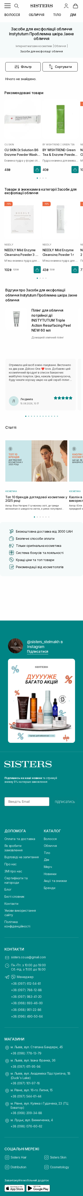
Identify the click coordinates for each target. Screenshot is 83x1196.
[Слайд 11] (54, 416)
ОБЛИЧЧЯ (36, 15)
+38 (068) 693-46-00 (27, 1003)
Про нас (10, 864)
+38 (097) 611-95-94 (26, 1066)
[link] (75, 6)
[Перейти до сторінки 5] (45, 517)
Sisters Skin (58, 1157)
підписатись (65, 801)
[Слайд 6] (40, 416)
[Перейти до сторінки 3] (43, 178)
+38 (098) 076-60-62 (26, 1126)
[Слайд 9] (48, 416)
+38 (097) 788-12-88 (26, 990)
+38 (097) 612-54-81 (26, 983)
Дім (46, 860)
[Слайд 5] (37, 416)
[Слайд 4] (34, 416)
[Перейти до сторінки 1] (37, 178)
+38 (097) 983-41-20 (26, 996)
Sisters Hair (19, 1157)
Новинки (50, 874)
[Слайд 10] (51, 416)
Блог (7, 889)
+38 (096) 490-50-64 (27, 1016)
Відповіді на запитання (21, 857)
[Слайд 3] (31, 416)
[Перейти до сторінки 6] (48, 517)
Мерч (48, 867)
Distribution (18, 1167)
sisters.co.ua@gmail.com (28, 957)
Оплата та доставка (19, 839)
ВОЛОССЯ (12, 15)
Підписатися (37, 651)
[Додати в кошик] (37, 169)
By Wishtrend (51, 144)
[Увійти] (66, 6)
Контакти (11, 903)
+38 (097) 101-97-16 (25, 1083)
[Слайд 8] (45, 416)
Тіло (47, 853)
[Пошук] (16, 6)
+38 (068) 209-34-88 (26, 1113)
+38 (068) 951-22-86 (26, 1010)
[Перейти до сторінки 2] (40, 178)
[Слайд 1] (25, 416)
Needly (8, 244)
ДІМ (73, 15)
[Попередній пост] (13, 700)
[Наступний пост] (69, 700)
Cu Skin (9, 144)
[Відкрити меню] (7, 6)
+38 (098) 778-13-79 (26, 1053)
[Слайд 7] (43, 416)
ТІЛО (57, 15)
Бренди (49, 888)
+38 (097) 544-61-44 (26, 1096)
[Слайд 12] (57, 416)
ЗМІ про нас (13, 871)
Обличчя (50, 846)
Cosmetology (59, 1167)
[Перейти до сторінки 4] (45, 178)
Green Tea (68, 144)
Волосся (50, 839)
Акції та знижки (55, 881)
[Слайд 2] (28, 416)
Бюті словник (14, 896)
